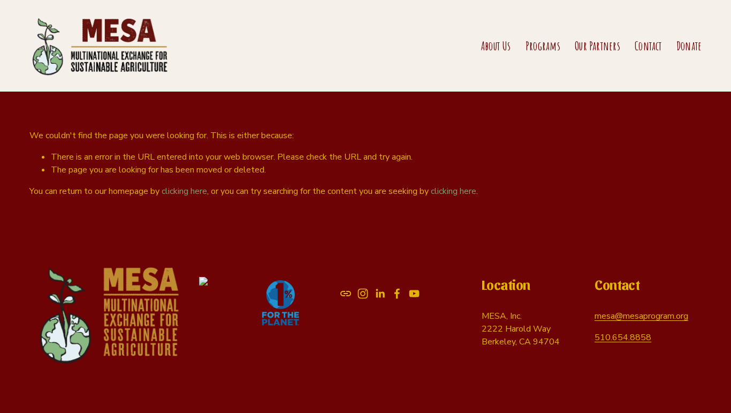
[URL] (345, 293)
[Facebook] (397, 293)
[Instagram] (362, 293)
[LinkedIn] (380, 293)
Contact (648, 46)
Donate (689, 46)
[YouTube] (414, 293)
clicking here (184, 191)
